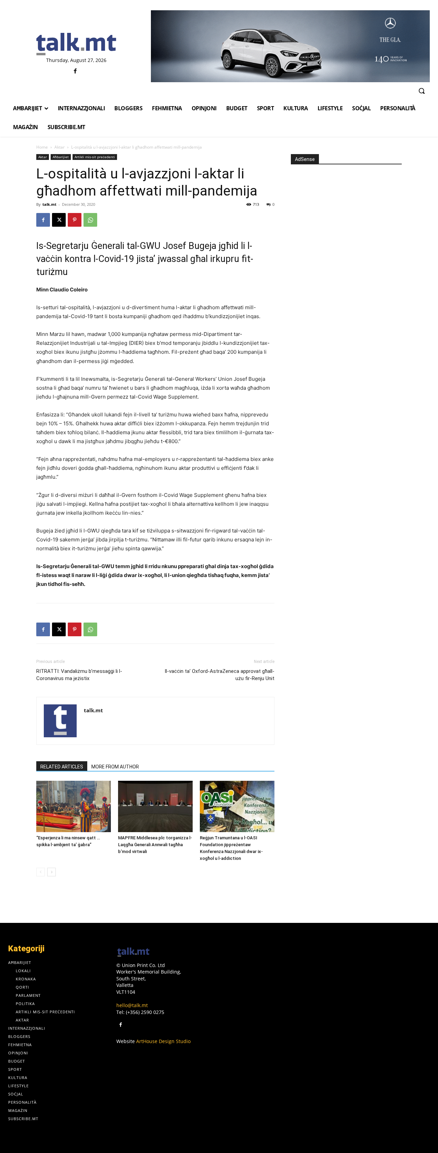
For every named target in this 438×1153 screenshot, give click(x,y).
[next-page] (51, 872)
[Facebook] (75, 71)
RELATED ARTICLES (61, 766)
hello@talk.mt (132, 1005)
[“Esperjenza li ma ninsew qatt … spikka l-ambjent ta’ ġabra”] (73, 806)
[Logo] (76, 44)
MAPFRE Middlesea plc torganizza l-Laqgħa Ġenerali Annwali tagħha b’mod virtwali (155, 844)
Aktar (59, 147)
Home (42, 147)
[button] (421, 91)
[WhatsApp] (90, 220)
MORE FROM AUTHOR (115, 766)
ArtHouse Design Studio (163, 1041)
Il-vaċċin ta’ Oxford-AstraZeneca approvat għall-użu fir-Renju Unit (219, 674)
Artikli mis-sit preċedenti (95, 156)
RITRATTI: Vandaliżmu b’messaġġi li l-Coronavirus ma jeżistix (79, 674)
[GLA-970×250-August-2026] (290, 46)
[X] (59, 220)
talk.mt (49, 204)
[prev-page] (40, 872)
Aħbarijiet (61, 156)
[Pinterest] (74, 220)
